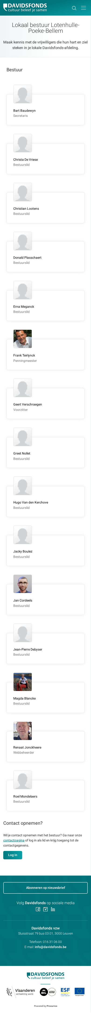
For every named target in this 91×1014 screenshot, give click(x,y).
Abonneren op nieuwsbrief (45, 888)
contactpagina (13, 840)
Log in (12, 855)
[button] (83, 7)
